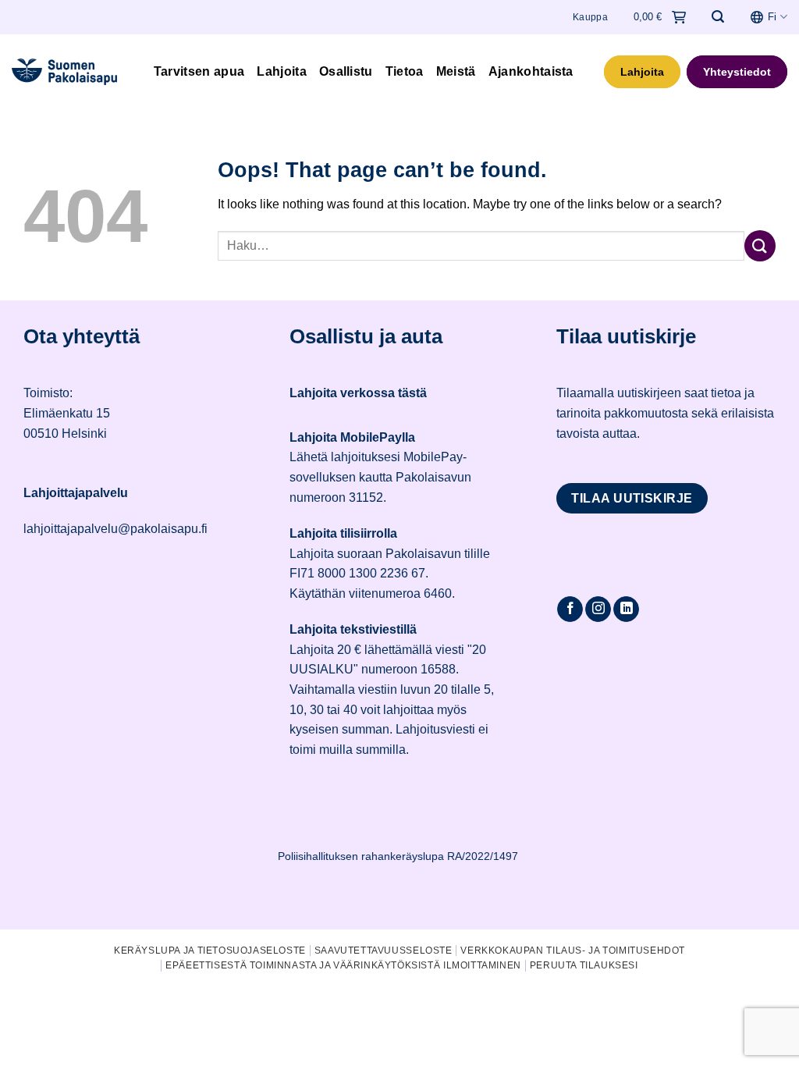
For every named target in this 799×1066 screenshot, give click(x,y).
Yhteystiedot (737, 72)
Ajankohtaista (531, 71)
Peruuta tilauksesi (584, 965)
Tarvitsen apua (199, 71)
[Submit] (760, 245)
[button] (718, 16)
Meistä (456, 71)
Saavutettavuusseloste (383, 950)
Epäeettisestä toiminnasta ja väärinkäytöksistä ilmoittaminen (343, 965)
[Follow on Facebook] (570, 609)
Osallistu (346, 71)
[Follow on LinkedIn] (626, 609)
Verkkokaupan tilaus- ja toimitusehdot (572, 950)
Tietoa (404, 71)
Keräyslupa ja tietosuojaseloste (210, 950)
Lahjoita (282, 71)
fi (772, 17)
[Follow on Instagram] (598, 609)
